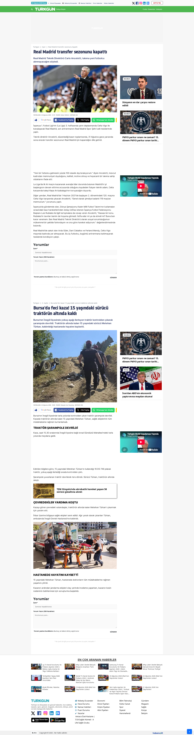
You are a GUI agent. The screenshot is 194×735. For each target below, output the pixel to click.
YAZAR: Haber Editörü (62, 115)
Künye (144, 710)
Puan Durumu (84, 710)
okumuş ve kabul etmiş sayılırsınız (56, 277)
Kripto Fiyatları (103, 707)
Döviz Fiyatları (103, 704)
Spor (44, 47)
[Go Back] (189, 731)
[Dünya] (141, 378)
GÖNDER (113, 277)
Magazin (145, 704)
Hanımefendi (124, 713)
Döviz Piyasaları (55, 3)
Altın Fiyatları (102, 710)
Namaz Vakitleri (86, 3)
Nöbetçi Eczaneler (71, 3)
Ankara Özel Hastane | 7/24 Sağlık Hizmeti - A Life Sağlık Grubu (85, 719)
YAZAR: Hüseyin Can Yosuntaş (65, 405)
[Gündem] (141, 87)
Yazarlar (81, 713)
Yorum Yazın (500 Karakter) (43, 257)
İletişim (144, 713)
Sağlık (143, 707)
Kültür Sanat (124, 704)
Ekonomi (101, 701)
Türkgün (36, 47)
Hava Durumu (84, 704)
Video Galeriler (109, 3)
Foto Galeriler (97, 3)
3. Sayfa (45, 303)
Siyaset (122, 710)
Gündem (145, 701)
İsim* (35, 248)
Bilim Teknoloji (125, 701)
